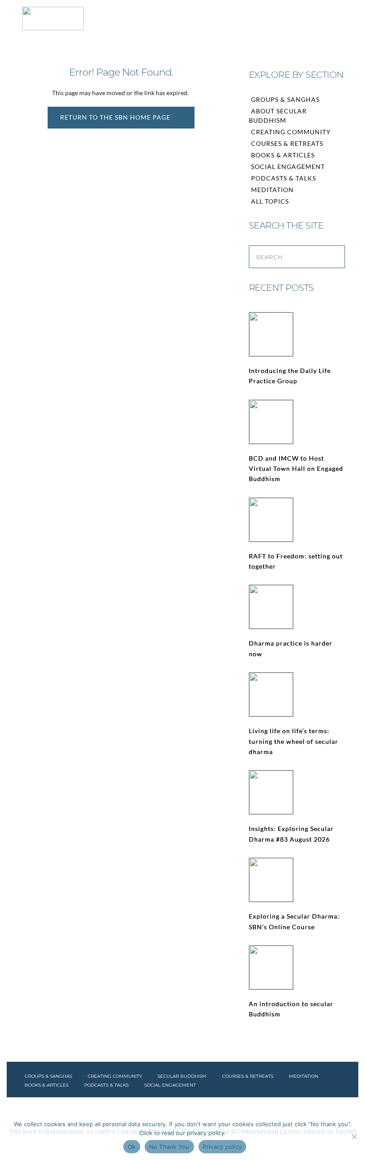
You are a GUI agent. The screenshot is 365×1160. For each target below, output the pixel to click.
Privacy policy (222, 1146)
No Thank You (169, 1146)
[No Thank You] (353, 1136)
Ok (132, 1146)
